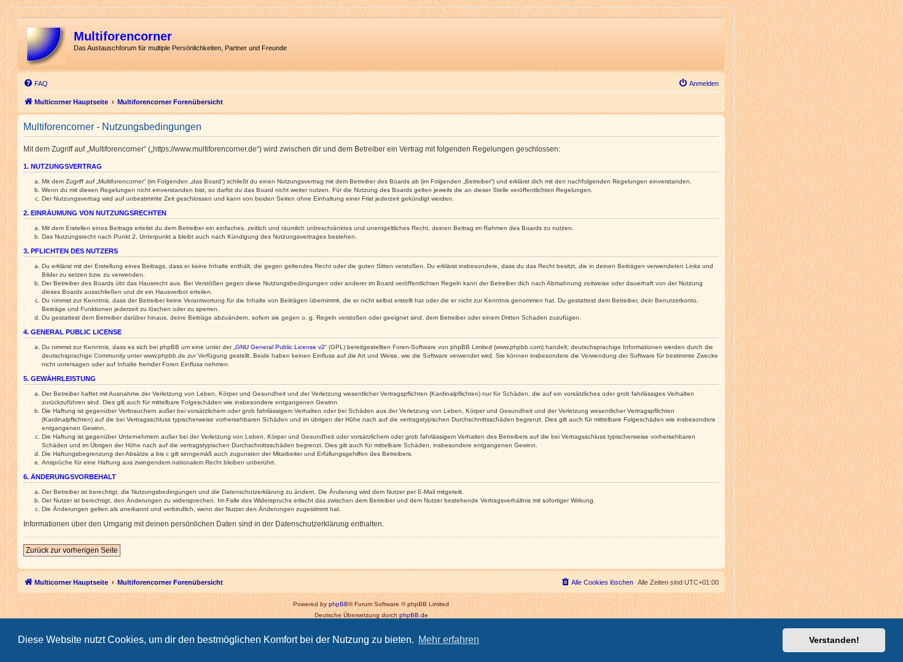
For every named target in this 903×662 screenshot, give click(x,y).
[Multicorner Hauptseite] (47, 43)
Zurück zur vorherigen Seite (72, 550)
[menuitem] (35, 83)
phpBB (338, 604)
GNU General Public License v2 (280, 347)
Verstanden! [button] (834, 640)
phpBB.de (413, 615)
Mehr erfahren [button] (448, 639)
